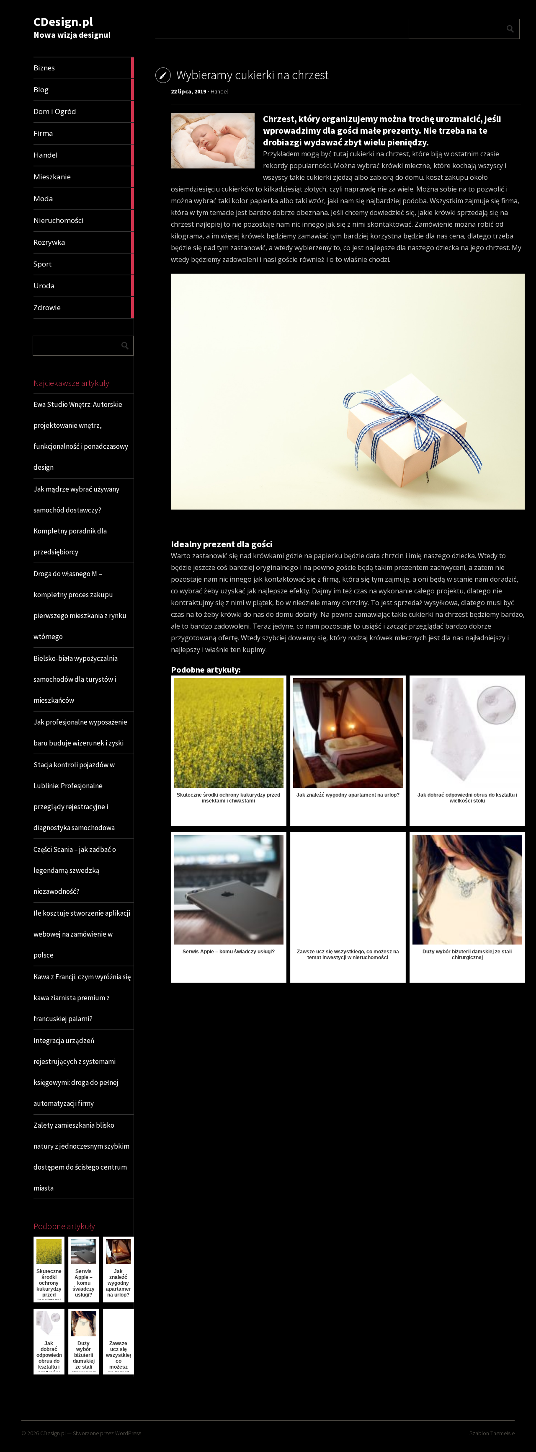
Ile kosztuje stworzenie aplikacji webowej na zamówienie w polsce (82, 934)
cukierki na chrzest (438, 614)
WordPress (128, 1433)
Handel (219, 91)
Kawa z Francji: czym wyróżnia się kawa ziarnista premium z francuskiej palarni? (82, 997)
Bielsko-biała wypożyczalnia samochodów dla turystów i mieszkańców (76, 679)
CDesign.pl (63, 21)
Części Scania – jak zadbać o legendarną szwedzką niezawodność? (75, 870)
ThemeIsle (502, 1433)
